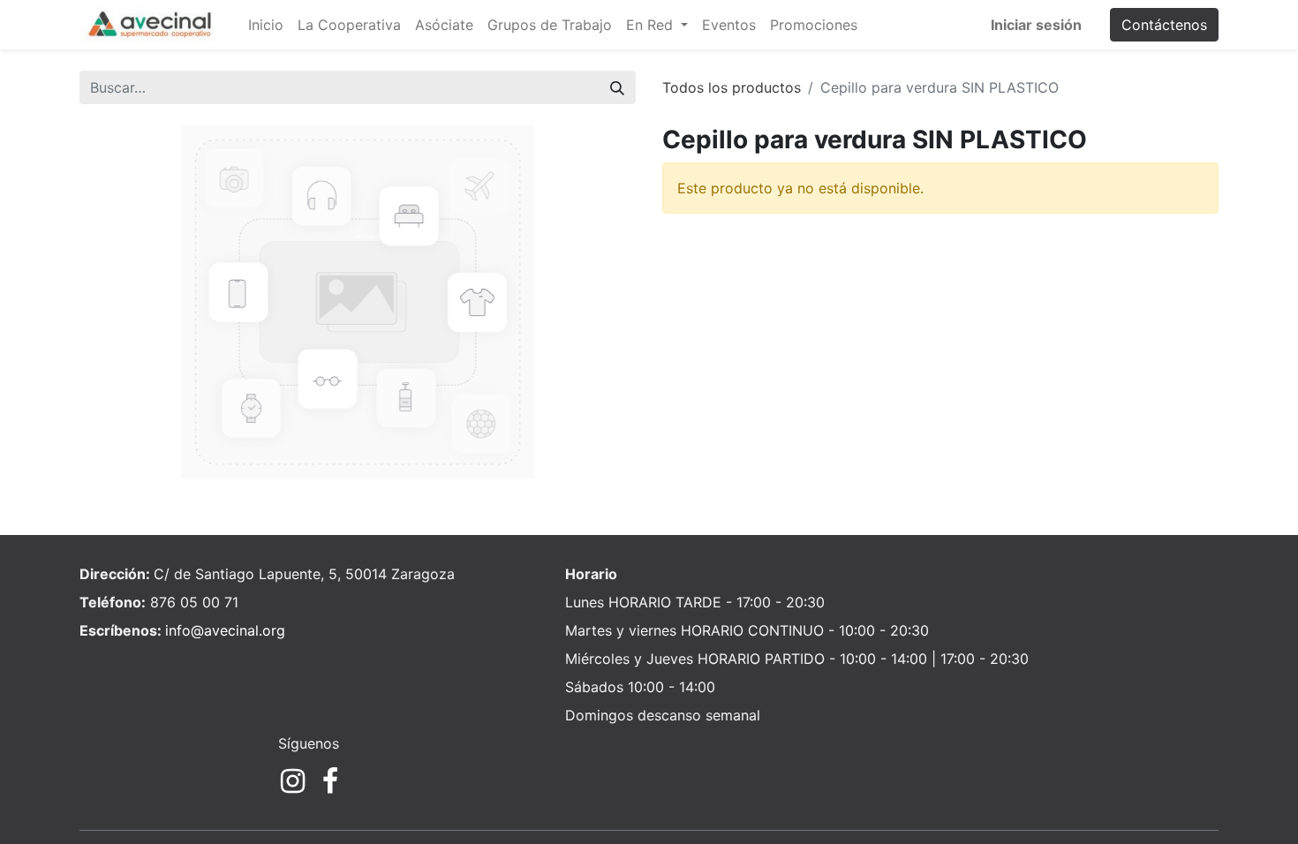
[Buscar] (617, 87)
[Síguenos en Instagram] (292, 781)
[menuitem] (266, 24)
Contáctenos (1164, 25)
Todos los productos (731, 87)
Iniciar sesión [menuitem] (1036, 25)
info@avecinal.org (225, 630)
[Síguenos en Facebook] (330, 781)
